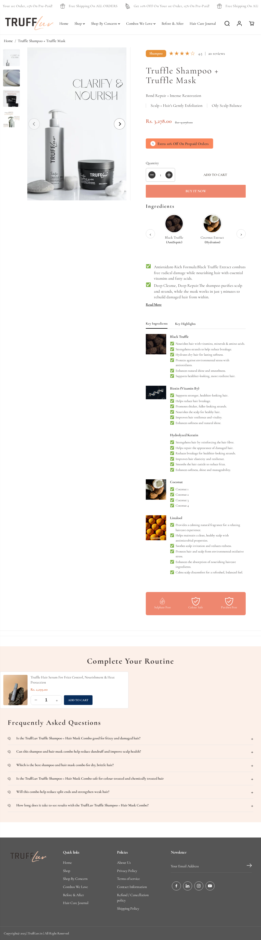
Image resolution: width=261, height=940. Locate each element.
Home (63, 23)
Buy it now (196, 191)
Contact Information (132, 887)
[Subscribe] (249, 866)
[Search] (227, 23)
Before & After (173, 23)
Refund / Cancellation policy (133, 898)
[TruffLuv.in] (29, 23)
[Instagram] (198, 886)
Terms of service (128, 879)
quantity (152, 163)
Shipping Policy (128, 908)
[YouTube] (210, 886)
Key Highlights (185, 324)
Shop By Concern (104, 23)
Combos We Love (139, 23)
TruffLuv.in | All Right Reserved (48, 933)
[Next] (119, 124)
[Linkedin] (187, 886)
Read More (154, 304)
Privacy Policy (127, 871)
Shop (78, 23)
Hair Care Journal (203, 23)
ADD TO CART (78, 700)
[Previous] (34, 124)
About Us (124, 862)
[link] (28, 856)
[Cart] (251, 23)
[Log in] (239, 23)
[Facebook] (176, 886)
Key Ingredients (156, 323)
